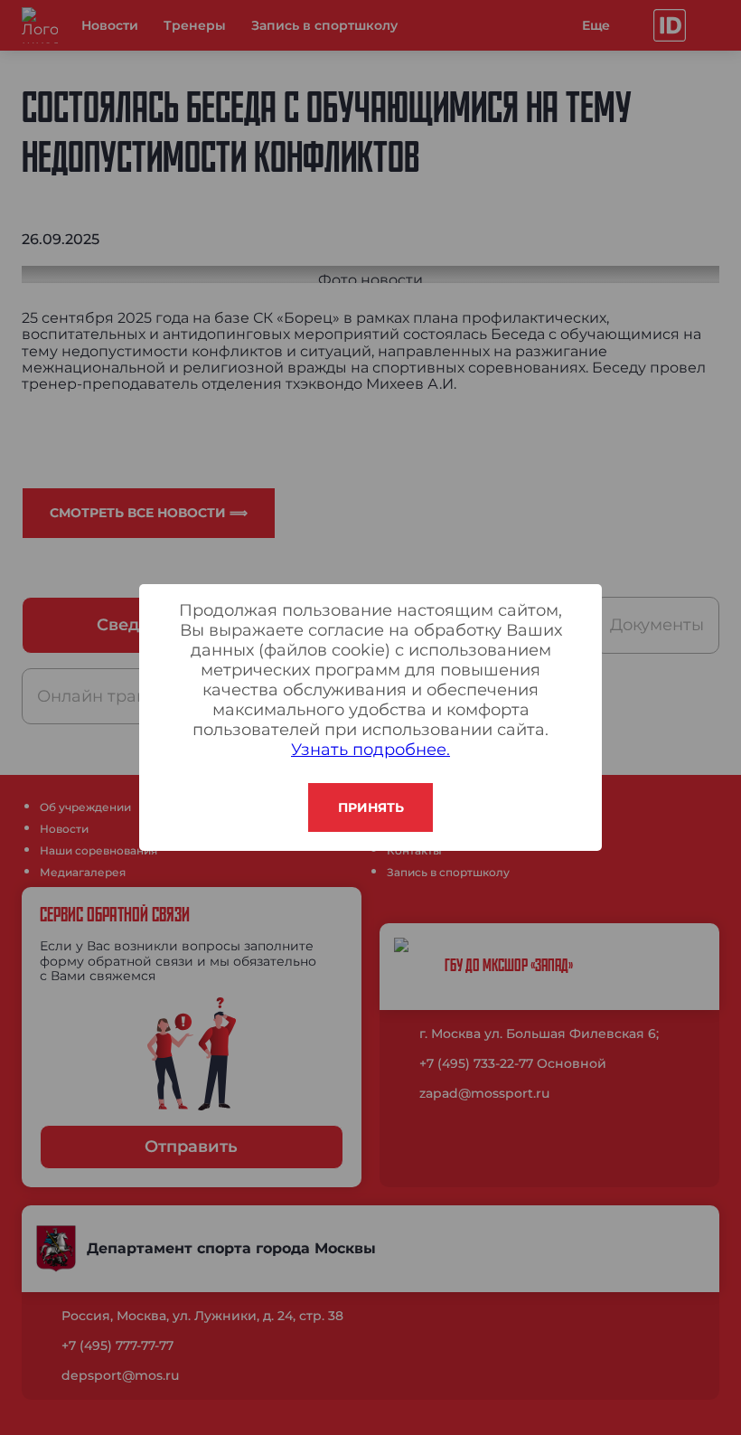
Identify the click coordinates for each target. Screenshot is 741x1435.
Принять (371, 807)
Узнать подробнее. (370, 750)
